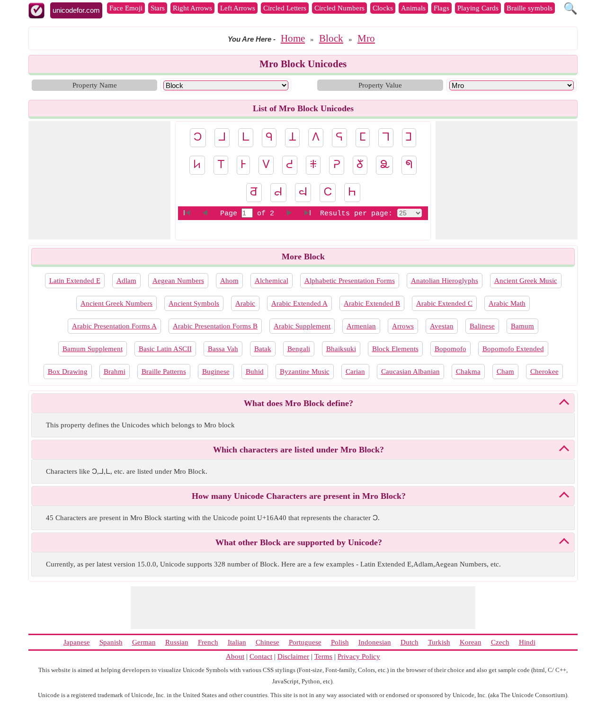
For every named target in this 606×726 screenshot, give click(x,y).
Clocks (383, 8)
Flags (441, 8)
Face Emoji (126, 8)
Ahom (229, 280)
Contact (261, 656)
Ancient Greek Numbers (116, 303)
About (235, 656)
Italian (237, 642)
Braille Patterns (164, 371)
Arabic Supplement (302, 326)
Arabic (245, 303)
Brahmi (114, 371)
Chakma (468, 371)
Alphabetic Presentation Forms (349, 280)
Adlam (126, 280)
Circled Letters (284, 8)
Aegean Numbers (178, 280)
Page (230, 214)
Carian (355, 371)
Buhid (255, 371)
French (208, 642)
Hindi (527, 642)
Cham (505, 371)
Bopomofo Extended (513, 349)
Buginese (216, 371)
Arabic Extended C (444, 303)
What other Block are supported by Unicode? (298, 542)
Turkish (439, 642)
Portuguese (305, 642)
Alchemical (271, 280)
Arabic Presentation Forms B (215, 326)
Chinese (267, 642)
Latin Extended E (74, 280)
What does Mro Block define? (298, 403)
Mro (366, 38)
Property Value (380, 85)
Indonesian (374, 642)
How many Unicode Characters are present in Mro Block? (299, 496)
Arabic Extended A (299, 303)
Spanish (111, 642)
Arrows (403, 326)
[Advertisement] (99, 180)
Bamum (522, 326)
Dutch (410, 642)
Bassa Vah (223, 349)
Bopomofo (450, 349)
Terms (323, 656)
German (144, 642)
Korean (470, 642)
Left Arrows (237, 8)
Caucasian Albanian (410, 371)
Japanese (76, 642)
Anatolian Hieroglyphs (444, 280)
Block (331, 38)
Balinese (482, 326)
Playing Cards (478, 8)
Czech (500, 642)
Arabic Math (507, 303)
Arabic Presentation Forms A (114, 326)
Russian (176, 642)
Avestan (442, 326)
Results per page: (356, 214)
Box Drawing (68, 371)
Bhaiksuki (341, 349)
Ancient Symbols (194, 303)
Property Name (94, 85)
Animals (413, 8)
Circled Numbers (339, 8)
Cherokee (544, 371)
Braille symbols (530, 8)
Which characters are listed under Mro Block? (298, 449)
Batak (262, 349)
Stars (158, 8)
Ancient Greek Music (525, 280)
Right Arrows (192, 8)
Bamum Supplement (92, 349)
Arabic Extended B (372, 303)
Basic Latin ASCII (165, 349)
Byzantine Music (305, 371)
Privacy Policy (359, 656)
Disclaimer (293, 656)
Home (293, 38)
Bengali (298, 349)
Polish (340, 642)
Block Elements (395, 349)
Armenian (361, 326)
